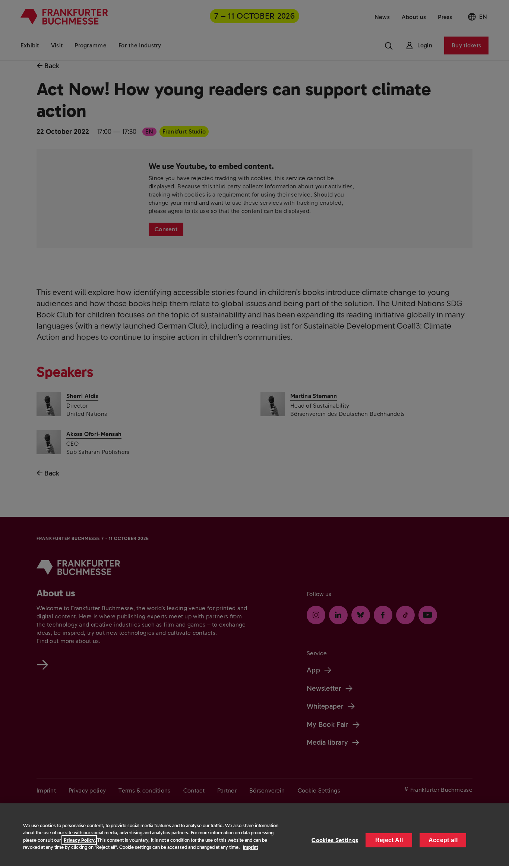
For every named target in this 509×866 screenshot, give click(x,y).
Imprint (250, 847)
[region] (254, 834)
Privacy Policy (79, 840)
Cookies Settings (335, 840)
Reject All (389, 840)
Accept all (443, 840)
